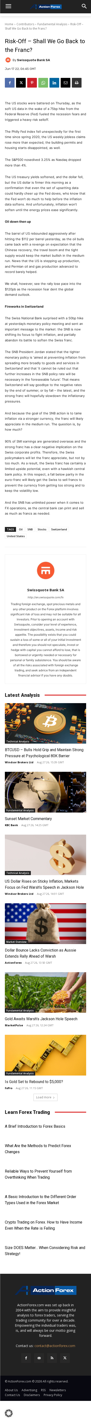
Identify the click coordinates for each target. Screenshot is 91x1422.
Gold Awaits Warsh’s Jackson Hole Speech (41, 1019)
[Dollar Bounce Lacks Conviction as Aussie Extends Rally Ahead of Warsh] (45, 923)
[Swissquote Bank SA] (9, 60)
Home (9, 24)
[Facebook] (10, 83)
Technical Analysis (17, 741)
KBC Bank (11, 825)
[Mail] (39, 1358)
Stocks (42, 529)
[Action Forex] (45, 7)
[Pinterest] (32, 83)
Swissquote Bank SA (33, 60)
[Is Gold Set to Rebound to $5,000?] (45, 1055)
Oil (21, 529)
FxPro (8, 1088)
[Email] (65, 83)
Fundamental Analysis (52, 24)
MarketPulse (14, 1025)
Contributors (25, 24)
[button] (8, 1413)
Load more (43, 1097)
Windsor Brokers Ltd (19, 762)
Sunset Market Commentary (28, 818)
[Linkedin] (54, 83)
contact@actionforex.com (54, 1345)
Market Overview (16, 942)
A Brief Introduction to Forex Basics (35, 1126)
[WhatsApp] (43, 83)
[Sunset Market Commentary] (45, 792)
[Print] (77, 83)
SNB (30, 529)
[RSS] (52, 1358)
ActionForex (13, 962)
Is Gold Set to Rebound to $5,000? (34, 1081)
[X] (21, 83)
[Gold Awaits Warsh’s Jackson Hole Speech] (45, 992)
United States (16, 536)
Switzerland (59, 529)
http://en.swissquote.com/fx (46, 597)
